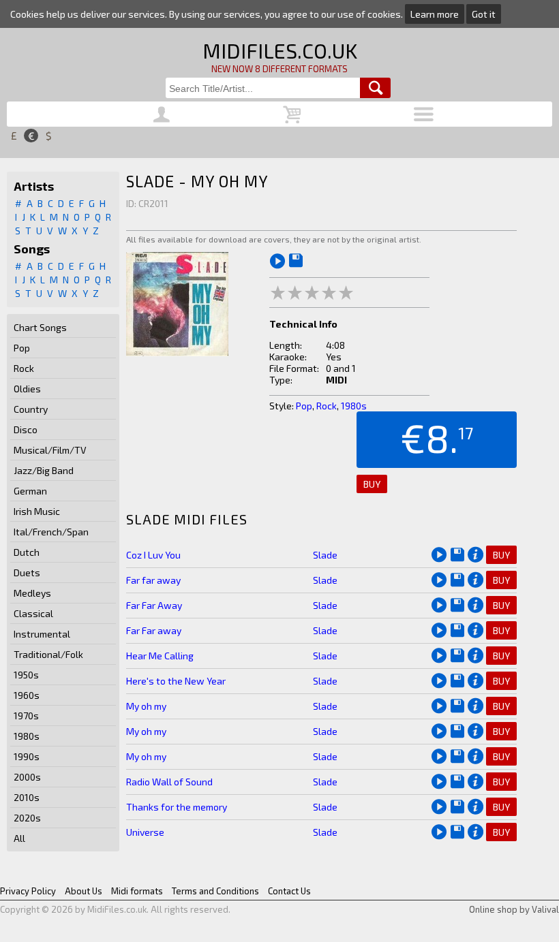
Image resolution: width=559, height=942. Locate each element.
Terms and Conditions (215, 890)
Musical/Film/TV (50, 450)
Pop (22, 348)
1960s (27, 695)
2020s (27, 817)
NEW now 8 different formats (279, 68)
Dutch (27, 552)
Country (31, 409)
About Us (83, 890)
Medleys (32, 593)
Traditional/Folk (48, 654)
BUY (371, 484)
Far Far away (153, 630)
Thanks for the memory (176, 807)
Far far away (153, 580)
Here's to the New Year (176, 681)
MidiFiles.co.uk (279, 50)
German (30, 491)
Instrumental (42, 634)
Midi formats (137, 890)
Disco (25, 429)
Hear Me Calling (160, 655)
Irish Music (37, 511)
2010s (27, 797)
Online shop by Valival (514, 909)
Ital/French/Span (51, 531)
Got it (484, 14)
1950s (26, 674)
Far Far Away (154, 605)
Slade (325, 555)
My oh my (146, 706)
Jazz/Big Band (44, 470)
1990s (27, 756)
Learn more (434, 14)
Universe (145, 832)
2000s (27, 777)
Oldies (27, 388)
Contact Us (289, 890)
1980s (27, 736)
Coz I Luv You (153, 555)
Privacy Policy (28, 890)
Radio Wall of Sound (169, 781)
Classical (33, 613)
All (19, 838)
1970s (26, 715)
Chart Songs (40, 327)
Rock (24, 368)
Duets (27, 572)
